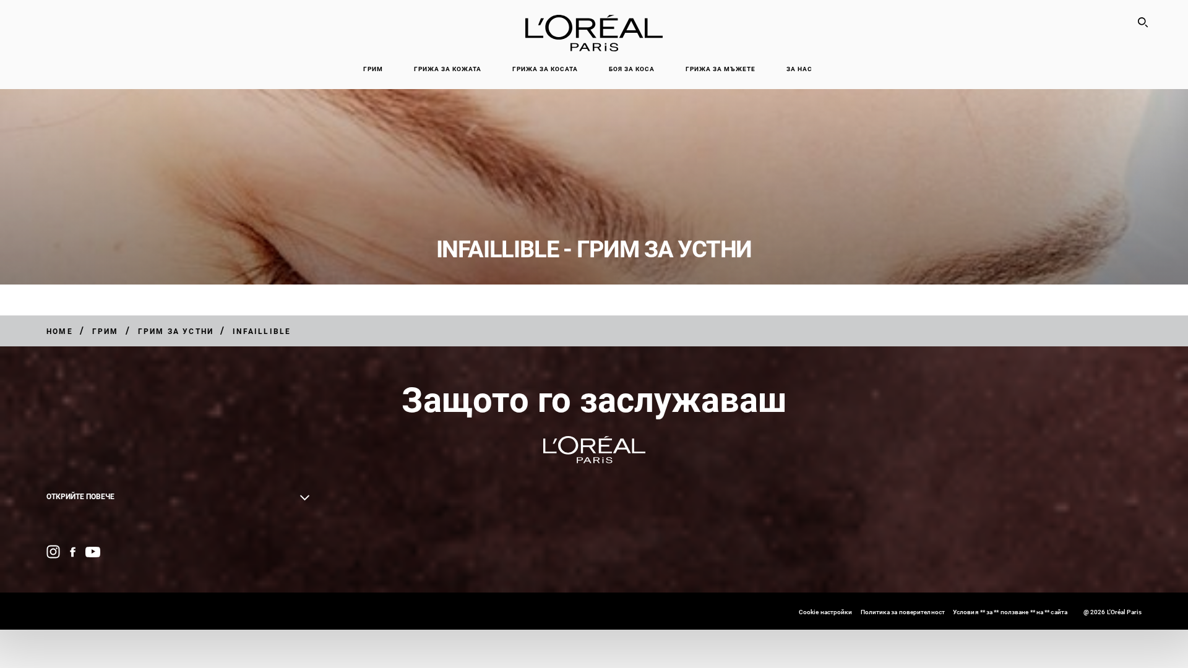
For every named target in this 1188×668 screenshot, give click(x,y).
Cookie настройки (826, 612)
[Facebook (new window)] (72, 552)
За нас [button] (799, 69)
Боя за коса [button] (632, 69)
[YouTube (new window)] (92, 552)
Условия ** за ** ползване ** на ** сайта (1010, 612)
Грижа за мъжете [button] (720, 69)
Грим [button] (373, 69)
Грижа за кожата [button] (447, 69)
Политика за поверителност (903, 612)
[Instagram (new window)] (53, 552)
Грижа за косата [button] (545, 69)
